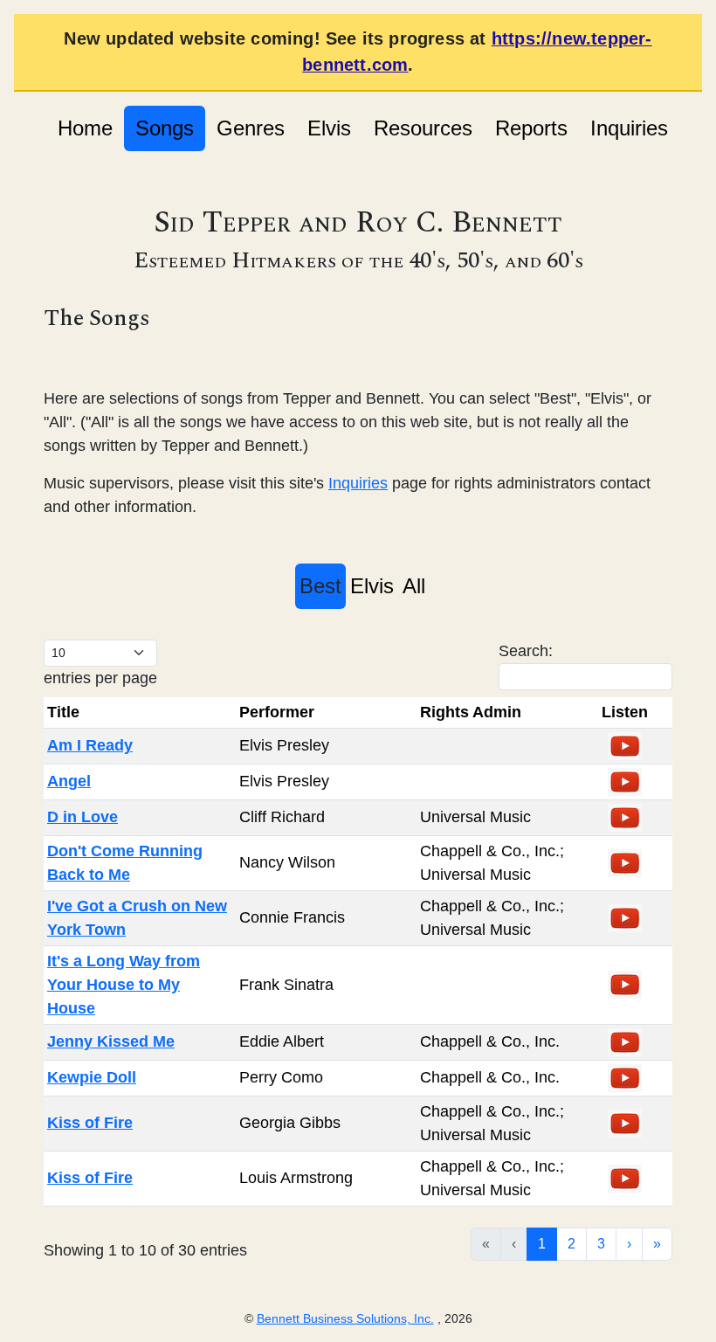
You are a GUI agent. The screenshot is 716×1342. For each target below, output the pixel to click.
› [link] (629, 1243)
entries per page (100, 678)
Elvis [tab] (329, 128)
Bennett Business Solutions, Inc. (345, 1318)
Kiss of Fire (90, 1122)
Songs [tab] (164, 128)
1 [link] (542, 1243)
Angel (69, 781)
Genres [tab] (251, 128)
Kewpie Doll (91, 1077)
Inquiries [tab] (629, 128)
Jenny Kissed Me (111, 1041)
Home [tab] (85, 128)
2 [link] (571, 1243)
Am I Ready (90, 745)
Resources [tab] (423, 128)
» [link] (657, 1243)
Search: (526, 651)
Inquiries (358, 483)
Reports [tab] (531, 128)
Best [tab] (320, 586)
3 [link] (601, 1243)
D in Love (82, 817)
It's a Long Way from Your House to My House (123, 984)
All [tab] (414, 586)
